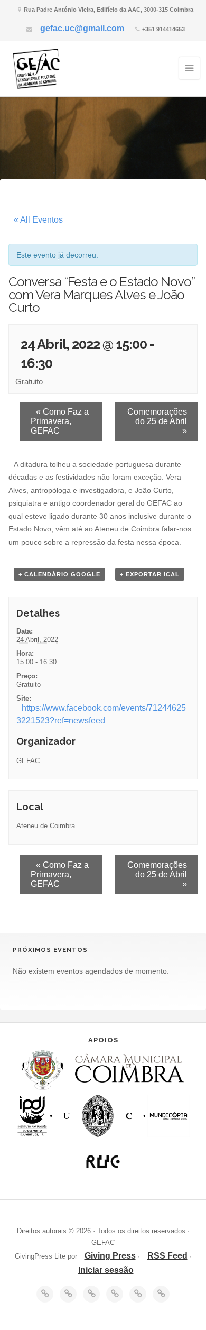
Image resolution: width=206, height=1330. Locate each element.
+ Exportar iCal (150, 574)
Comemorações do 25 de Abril (157, 421)
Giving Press (110, 1255)
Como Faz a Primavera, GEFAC (60, 421)
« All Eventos (38, 219)
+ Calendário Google (59, 574)
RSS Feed (167, 1255)
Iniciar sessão (106, 1269)
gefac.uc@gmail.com (82, 28)
